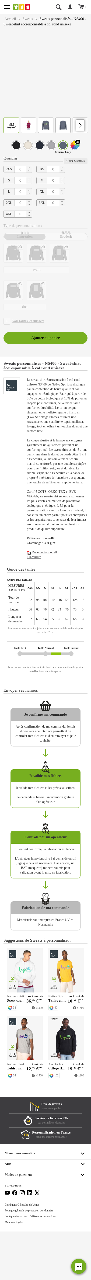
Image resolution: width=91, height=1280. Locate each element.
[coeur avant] (13, 258)
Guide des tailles (74, 166)
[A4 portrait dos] (36, 295)
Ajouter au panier (45, 343)
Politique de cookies (17, 1265)
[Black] (16, 151)
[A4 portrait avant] (59, 258)
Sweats (29, 18)
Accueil (10, 18)
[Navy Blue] (40, 151)
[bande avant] (36, 258)
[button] (78, 1266)
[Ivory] (28, 151)
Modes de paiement (20, 1223)
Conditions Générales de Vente (24, 1253)
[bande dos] (13, 295)
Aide (8, 1212)
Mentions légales (15, 1271)
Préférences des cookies (48, 1265)
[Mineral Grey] (63, 151)
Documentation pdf (46, 581)
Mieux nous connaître (21, 1202)
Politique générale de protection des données (33, 1259)
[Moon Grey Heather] (51, 151)
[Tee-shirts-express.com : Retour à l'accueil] (25, 6)
